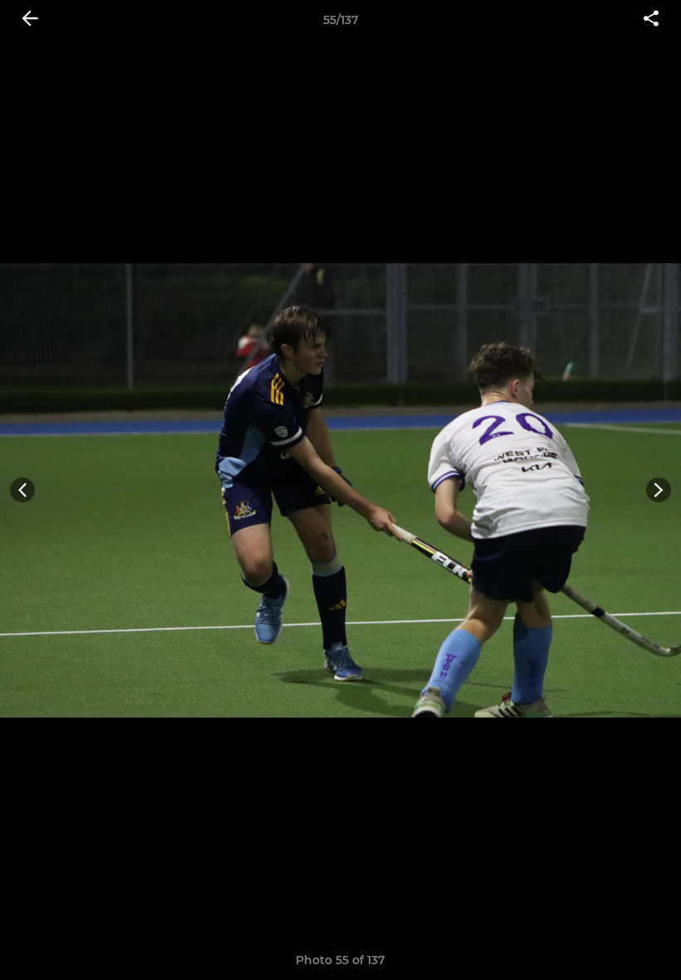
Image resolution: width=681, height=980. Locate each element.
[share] (651, 20)
